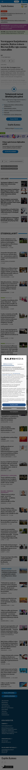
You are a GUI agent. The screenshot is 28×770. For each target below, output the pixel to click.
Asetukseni (20, 364)
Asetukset (14, 408)
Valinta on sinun (7, 364)
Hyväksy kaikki (14, 405)
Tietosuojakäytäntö (14, 411)
